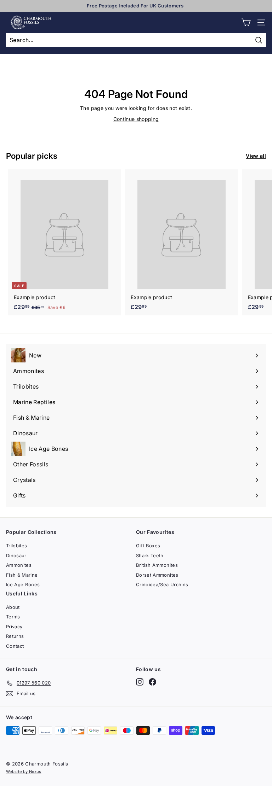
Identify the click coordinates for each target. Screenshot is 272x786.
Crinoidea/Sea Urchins (162, 584)
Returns (15, 636)
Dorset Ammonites (157, 575)
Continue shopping (136, 119)
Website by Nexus (23, 771)
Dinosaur (16, 555)
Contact (15, 646)
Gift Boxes (148, 545)
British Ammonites (157, 565)
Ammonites (19, 565)
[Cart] (246, 22)
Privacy (14, 626)
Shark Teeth (150, 555)
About (13, 607)
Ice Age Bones (23, 584)
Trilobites (16, 545)
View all (256, 156)
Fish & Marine (22, 575)
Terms (13, 616)
